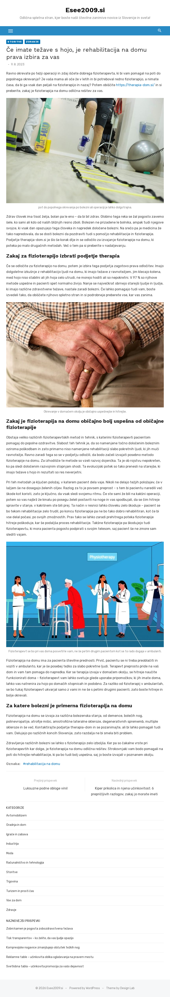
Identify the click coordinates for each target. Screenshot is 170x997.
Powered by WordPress (84, 988)
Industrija (12, 843)
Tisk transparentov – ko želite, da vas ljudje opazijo (40, 938)
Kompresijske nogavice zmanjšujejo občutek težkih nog (43, 947)
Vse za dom (14, 900)
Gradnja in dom (16, 825)
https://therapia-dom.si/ (135, 85)
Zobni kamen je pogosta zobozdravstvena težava (39, 928)
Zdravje (32, 41)
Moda (9, 853)
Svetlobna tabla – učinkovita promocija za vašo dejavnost (45, 966)
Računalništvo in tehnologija (25, 862)
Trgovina (12, 881)
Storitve (14, 41)
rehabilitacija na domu (42, 764)
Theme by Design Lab (120, 988)
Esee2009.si (85, 10)
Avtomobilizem (16, 815)
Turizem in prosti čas (20, 891)
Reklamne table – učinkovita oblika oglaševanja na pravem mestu (50, 957)
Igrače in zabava (17, 834)
